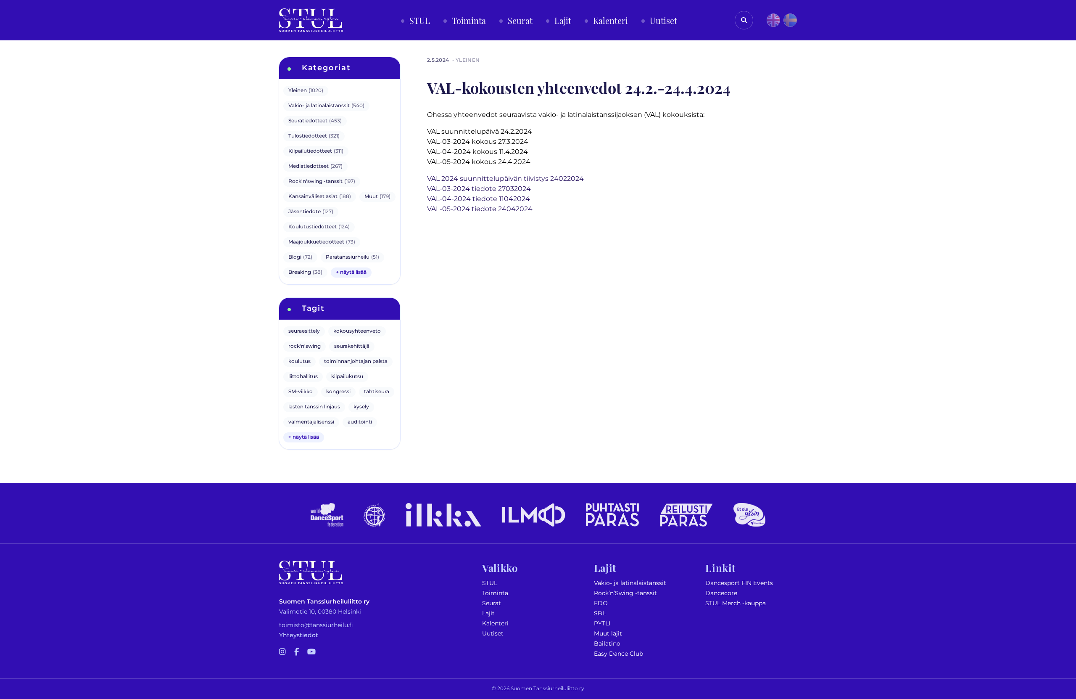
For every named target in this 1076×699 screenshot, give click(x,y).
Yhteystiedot (298, 635)
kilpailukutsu (347, 377)
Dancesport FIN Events (739, 583)
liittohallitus (303, 377)
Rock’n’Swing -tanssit (625, 593)
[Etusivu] (311, 20)
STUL (489, 583)
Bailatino (607, 644)
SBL (600, 613)
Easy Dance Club (618, 654)
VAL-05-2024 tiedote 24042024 (480, 209)
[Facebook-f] (296, 652)
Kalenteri (495, 623)
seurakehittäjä (351, 346)
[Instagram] (282, 652)
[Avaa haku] (744, 20)
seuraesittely (304, 331)
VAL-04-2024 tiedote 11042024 (478, 198)
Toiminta (495, 593)
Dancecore (721, 593)
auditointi (360, 422)
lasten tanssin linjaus (314, 407)
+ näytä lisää (351, 272)
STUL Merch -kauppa (735, 603)
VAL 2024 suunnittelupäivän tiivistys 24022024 (505, 178)
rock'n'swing (304, 346)
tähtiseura (376, 392)
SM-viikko (300, 392)
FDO (601, 603)
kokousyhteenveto (357, 331)
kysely (361, 407)
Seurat (491, 603)
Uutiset (493, 633)
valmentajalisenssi (311, 422)
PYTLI (602, 623)
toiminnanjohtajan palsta (356, 361)
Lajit (488, 613)
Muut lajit (608, 633)
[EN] (773, 20)
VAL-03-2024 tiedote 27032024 (479, 188)
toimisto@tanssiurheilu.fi (316, 625)
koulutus (299, 361)
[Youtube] (311, 652)
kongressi (338, 392)
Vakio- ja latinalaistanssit (630, 583)
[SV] (790, 20)
